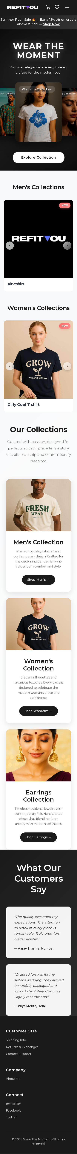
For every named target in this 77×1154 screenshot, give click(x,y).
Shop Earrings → (38, 837)
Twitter (11, 1117)
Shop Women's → (38, 711)
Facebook (13, 1110)
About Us (13, 1079)
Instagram (13, 1104)
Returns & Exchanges (22, 1047)
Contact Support (18, 1054)
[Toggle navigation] (67, 7)
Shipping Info (16, 1040)
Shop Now (51, 24)
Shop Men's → (38, 579)
